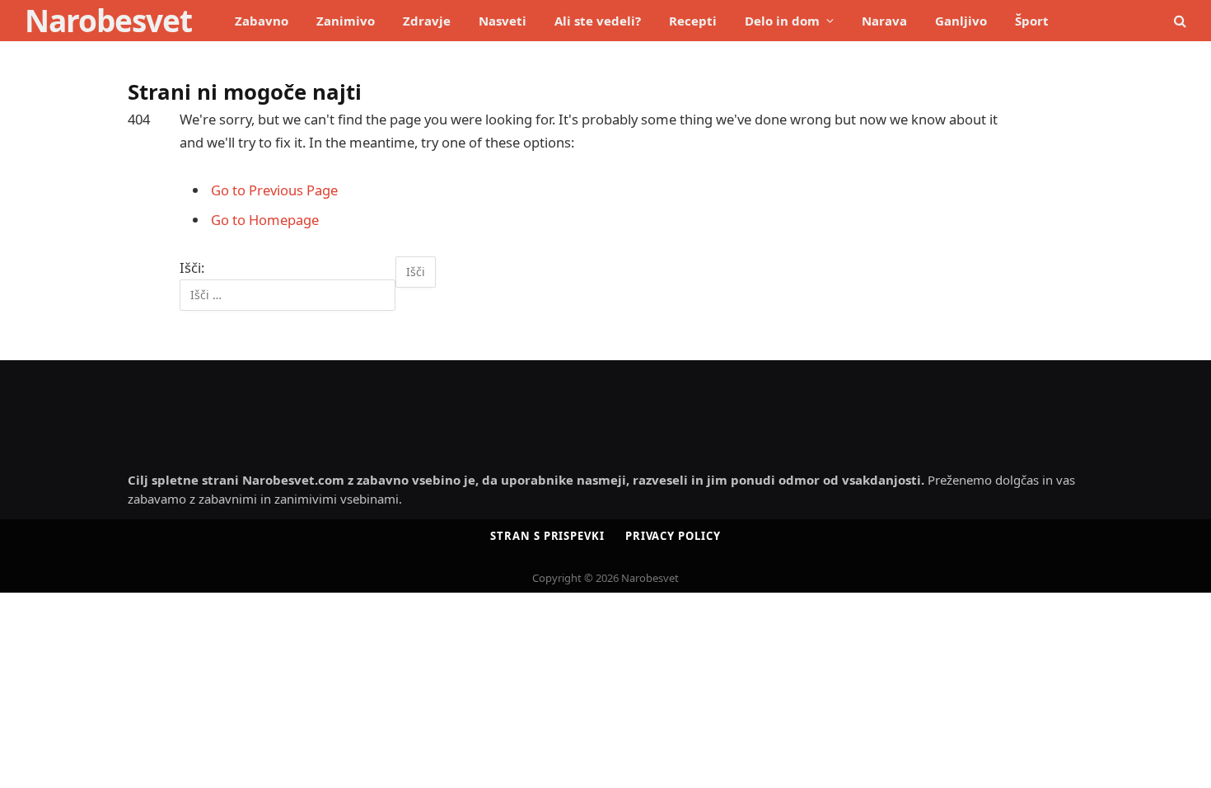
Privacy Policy (673, 535)
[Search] (1178, 21)
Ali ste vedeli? (597, 20)
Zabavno (261, 20)
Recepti (693, 20)
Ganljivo (961, 20)
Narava (884, 20)
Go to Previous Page (274, 190)
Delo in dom (782, 20)
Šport (1032, 20)
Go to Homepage (265, 219)
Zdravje (427, 20)
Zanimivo (345, 20)
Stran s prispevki (547, 535)
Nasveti (502, 20)
